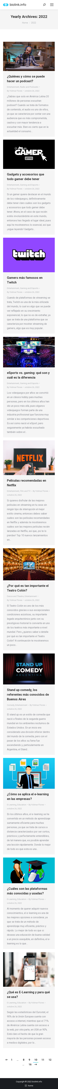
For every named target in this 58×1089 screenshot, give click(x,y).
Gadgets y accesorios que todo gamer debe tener (25, 176)
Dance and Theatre (15, 596)
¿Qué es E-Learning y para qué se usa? (28, 994)
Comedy (10, 705)
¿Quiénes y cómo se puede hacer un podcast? (26, 79)
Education (21, 805)
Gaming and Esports (29, 185)
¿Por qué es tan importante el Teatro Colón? (28, 588)
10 (35, 1059)
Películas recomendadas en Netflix (26, 483)
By (14, 91)
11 (42, 1059)
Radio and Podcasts (29, 87)
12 (50, 1059)
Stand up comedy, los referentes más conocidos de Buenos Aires (28, 694)
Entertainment (13, 87)
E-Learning (11, 805)
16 (30, 1064)
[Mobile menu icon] (52, 5)
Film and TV (25, 491)
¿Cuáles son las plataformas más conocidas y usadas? (27, 891)
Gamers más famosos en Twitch (25, 280)
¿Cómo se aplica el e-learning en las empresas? (28, 796)
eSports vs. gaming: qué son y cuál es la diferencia (28, 375)
